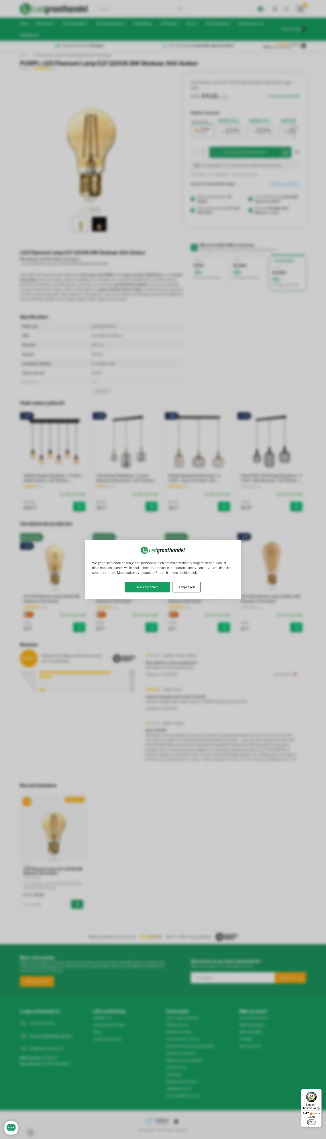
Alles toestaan (147, 587)
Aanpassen (186, 587)
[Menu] (319, 1091)
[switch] (311, 1122)
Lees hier (165, 572)
